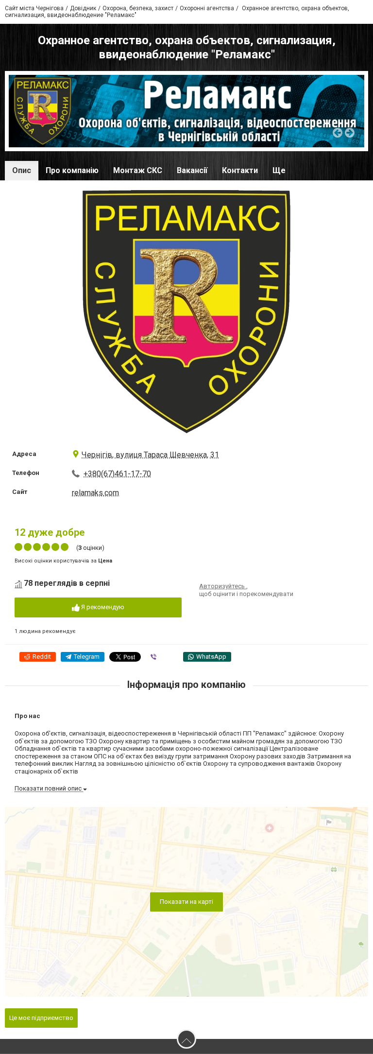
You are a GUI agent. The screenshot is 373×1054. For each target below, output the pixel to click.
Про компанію (72, 170)
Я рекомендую (102, 607)
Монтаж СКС (137, 170)
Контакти (240, 170)
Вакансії (192, 170)
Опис (21, 170)
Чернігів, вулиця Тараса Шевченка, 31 (150, 454)
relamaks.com (95, 492)
